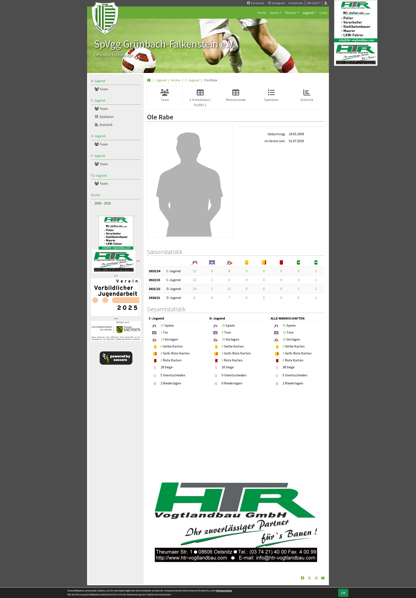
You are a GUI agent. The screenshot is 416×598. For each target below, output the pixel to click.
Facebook (257, 3)
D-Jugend (98, 136)
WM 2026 (312, 3)
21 (229, 289)
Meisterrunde (236, 99)
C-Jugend (98, 100)
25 (162, 325)
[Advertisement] (236, 431)
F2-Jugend (99, 175)
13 (194, 280)
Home (261, 12)
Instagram (278, 3)
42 (284, 339)
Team (103, 89)
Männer (290, 12)
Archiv (95, 195)
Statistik (105, 124)
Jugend (307, 12)
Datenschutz (224, 590)
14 (194, 289)
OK (343, 593)
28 (223, 339)
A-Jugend (98, 81)
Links (323, 12)
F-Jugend (98, 155)
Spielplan (106, 116)
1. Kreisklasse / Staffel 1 (200, 102)
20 (223, 325)
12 (194, 271)
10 (284, 332)
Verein (274, 12)
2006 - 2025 (102, 203)
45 (284, 325)
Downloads (296, 3)
